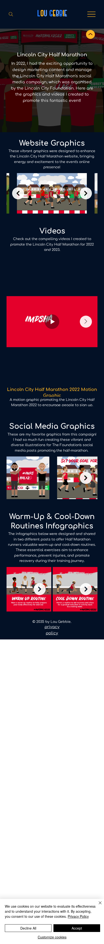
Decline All (28, 928)
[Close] (97, 905)
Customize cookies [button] (52, 937)
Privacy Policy (78, 916)
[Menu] (91, 14)
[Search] (11, 14)
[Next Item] (86, 193)
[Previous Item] (18, 193)
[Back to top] (90, 34)
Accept (77, 928)
